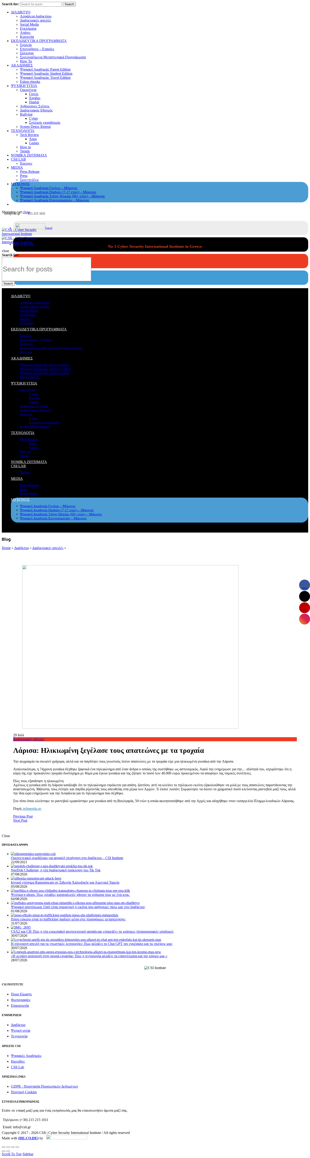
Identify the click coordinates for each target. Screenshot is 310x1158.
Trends (25, 151)
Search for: (10, 4)
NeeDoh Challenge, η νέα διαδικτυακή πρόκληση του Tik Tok (56, 870)
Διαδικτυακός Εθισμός (36, 110)
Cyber (33, 118)
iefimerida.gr (32, 809)
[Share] (8, 1147)
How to (25, 147)
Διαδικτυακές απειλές (35, 20)
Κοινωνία (27, 37)
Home (6, 548)
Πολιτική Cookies (24, 1092)
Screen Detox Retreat (35, 127)
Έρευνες (26, 163)
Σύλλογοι (27, 53)
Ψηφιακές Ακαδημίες (26, 1056)
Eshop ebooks (30, 82)
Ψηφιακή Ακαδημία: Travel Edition (45, 77)
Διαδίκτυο (21, 548)
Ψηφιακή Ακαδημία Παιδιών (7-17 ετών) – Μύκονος (58, 192)
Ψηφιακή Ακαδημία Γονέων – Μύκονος (48, 188)
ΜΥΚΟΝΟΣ (20, 184)
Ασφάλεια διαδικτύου (36, 16)
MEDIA (17, 167)
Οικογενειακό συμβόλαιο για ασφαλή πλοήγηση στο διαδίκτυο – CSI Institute (67, 858)
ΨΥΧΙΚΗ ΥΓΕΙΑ (24, 86)
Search (69, 4)
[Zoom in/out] (17, 1147)
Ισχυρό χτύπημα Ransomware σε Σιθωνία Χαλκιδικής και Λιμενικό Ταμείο (65, 882)
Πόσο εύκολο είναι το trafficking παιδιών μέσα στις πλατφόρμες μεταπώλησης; (68, 919)
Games (34, 143)
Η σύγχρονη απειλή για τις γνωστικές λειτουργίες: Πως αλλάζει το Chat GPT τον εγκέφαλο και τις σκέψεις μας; (92, 944)
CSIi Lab (17, 1067)
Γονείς (33, 94)
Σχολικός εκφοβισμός (44, 122)
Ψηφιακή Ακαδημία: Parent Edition (45, 69)
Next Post (20, 820)
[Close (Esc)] (3, 1147)
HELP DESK (23, 244)
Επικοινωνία (20, 1005)
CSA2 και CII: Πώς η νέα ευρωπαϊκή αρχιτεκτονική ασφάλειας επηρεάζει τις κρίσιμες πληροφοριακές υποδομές (92, 931)
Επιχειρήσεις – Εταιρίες (37, 49)
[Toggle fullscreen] (13, 1147)
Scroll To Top (12, 1154)
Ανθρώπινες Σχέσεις (34, 106)
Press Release (29, 172)
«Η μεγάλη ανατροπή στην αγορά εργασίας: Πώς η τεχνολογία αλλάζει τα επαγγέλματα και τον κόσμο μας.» (89, 956)
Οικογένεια (28, 90)
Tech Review (29, 135)
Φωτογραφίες (20, 1000)
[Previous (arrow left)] (3, 1151)
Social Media (29, 24)
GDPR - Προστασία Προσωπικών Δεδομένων (44, 1086)
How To (26, 61)
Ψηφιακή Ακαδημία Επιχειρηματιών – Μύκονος (54, 200)
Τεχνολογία (19, 1036)
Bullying (26, 114)
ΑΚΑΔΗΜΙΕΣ (22, 65)
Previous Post (23, 816)
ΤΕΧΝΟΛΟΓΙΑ (22, 131)
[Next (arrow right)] (8, 1151)
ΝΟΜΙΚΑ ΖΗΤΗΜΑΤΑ (29, 155)
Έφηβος (34, 98)
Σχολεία (26, 45)
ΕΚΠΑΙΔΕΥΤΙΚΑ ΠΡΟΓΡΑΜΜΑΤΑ (39, 41)
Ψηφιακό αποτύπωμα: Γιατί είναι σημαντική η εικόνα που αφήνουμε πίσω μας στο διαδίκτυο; (78, 907)
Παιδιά (34, 102)
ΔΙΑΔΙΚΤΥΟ (20, 12)
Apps (33, 139)
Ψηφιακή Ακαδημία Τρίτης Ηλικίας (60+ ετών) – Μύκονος (62, 196)
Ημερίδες (18, 1061)
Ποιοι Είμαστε (21, 994)
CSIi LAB (18, 159)
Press (23, 176)
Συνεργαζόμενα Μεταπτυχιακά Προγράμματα (53, 57)
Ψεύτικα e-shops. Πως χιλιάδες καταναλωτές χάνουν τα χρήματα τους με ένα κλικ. (70, 895)
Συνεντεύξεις (29, 180)
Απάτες (25, 33)
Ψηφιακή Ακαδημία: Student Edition (46, 73)
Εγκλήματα (28, 28)
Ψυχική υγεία (20, 1030)
